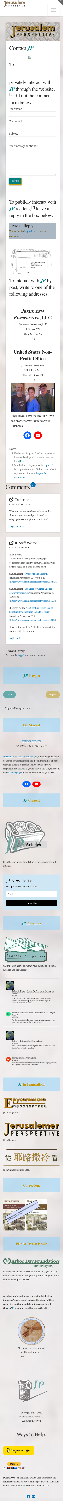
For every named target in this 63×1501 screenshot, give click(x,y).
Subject (13, 133)
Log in (9, 694)
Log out (52, 694)
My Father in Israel (34, 1041)
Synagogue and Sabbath (36, 574)
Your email (15, 121)
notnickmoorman (19, 1013)
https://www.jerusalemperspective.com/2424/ (32, 581)
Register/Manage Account (17, 708)
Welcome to (18, 756)
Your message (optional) (23, 146)
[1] (11, 93)
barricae (15, 1058)
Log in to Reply (16, 526)
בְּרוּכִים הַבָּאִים (31, 741)
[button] (53, 10)
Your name (15, 109)
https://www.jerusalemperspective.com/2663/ (32, 601)
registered (48, 465)
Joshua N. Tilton (18, 991)
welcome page (14, 772)
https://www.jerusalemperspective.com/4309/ (32, 620)
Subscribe (31, 903)
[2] (33, 206)
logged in (29, 231)
